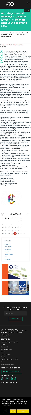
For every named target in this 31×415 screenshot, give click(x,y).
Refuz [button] (13, 411)
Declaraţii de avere (5, 354)
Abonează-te (15, 319)
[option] (11, 198)
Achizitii (3, 356)
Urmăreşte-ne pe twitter (11, 371)
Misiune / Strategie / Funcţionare (9, 342)
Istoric (2, 351)
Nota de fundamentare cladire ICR (9, 359)
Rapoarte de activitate (6, 349)
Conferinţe (8, 249)
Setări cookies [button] (6, 411)
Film (6, 257)
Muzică (7, 251)
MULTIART (7, 259)
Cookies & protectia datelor (7, 364)
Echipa (3, 344)
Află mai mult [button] (6, 406)
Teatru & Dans (9, 254)
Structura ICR (4, 347)
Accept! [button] (23, 411)
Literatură (7, 244)
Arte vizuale (8, 246)
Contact (3, 361)
